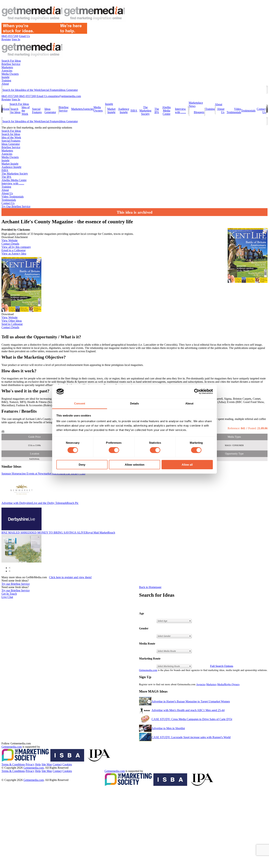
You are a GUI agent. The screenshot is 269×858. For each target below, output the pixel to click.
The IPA (156, 110)
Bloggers (199, 112)
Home (6, 108)
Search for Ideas (11, 89)
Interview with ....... (180, 110)
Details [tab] (134, 403)
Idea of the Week (31, 89)
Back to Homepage (150, 587)
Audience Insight (123, 110)
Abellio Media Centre (166, 110)
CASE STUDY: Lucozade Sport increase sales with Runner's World (191, 737)
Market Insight (111, 110)
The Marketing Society (145, 110)
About (5, 83)
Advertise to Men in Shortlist (168, 728)
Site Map (47, 764)
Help (38, 764)
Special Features (50, 89)
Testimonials (248, 110)
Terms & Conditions (13, 764)
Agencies (6, 70)
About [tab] (189, 403)
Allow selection (134, 464)
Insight (5, 77)
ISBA (133, 110)
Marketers (7, 67)
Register (6, 99)
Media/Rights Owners (228, 684)
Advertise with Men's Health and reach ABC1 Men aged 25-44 (188, 710)
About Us (7, 193)
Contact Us (7, 203)
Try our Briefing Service (15, 583)
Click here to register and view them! (70, 577)
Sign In (16, 99)
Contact (57, 764)
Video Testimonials (234, 110)
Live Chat (7, 597)
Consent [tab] (79, 403)
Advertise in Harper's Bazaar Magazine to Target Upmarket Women (191, 701)
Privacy (30, 764)
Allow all (187, 464)
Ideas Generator (68, 89)
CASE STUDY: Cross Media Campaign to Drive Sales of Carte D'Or (192, 719)
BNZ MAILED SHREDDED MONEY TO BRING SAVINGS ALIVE (58, 532)
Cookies (67, 764)
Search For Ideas (11, 60)
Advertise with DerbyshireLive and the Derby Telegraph (40, 503)
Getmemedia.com (148, 670)
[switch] (114, 450)
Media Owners (10, 73)
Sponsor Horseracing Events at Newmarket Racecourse (43, 473)
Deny (82, 464)
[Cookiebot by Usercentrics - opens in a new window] (197, 391)
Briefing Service (10, 64)
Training (6, 80)
